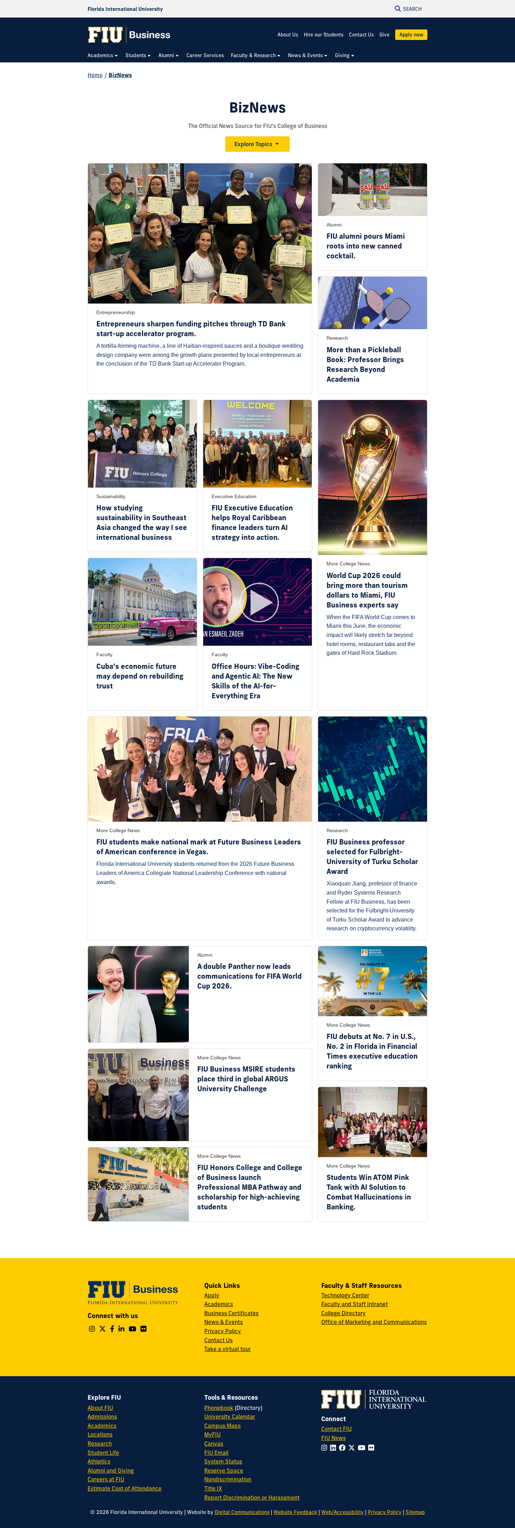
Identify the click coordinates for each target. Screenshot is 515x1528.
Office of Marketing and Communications (374, 1321)
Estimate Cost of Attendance (125, 1488)
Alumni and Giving (111, 1470)
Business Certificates (231, 1313)
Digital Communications (242, 1512)
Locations (100, 1434)
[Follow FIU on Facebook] (343, 1448)
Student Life (103, 1452)
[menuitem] (103, 55)
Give (384, 35)
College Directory (343, 1313)
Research (100, 1443)
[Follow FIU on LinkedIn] (334, 1448)
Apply (211, 1295)
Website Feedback (295, 1512)
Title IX (213, 1488)
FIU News (333, 1437)
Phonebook (218, 1407)
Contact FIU (336, 1428)
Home (95, 75)
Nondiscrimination (227, 1479)
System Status (223, 1461)
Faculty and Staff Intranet (354, 1304)
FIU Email (216, 1452)
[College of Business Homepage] (129, 34)
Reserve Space (223, 1470)
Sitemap (415, 1512)
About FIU (100, 1407)
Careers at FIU (106, 1479)
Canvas (213, 1443)
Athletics (99, 1461)
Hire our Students (323, 35)
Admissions (102, 1416)
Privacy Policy (222, 1331)
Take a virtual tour (227, 1348)
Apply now (411, 35)
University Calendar (229, 1416)
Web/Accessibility (342, 1512)
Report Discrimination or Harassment (252, 1497)
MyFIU (212, 1434)
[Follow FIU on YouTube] (363, 1448)
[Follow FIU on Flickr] (372, 1448)
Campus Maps (222, 1425)
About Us (287, 35)
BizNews (120, 75)
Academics (218, 1304)
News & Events (223, 1321)
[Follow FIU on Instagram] (325, 1448)
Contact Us (361, 35)
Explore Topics (253, 144)
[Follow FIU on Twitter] (353, 1448)
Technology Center (345, 1295)
